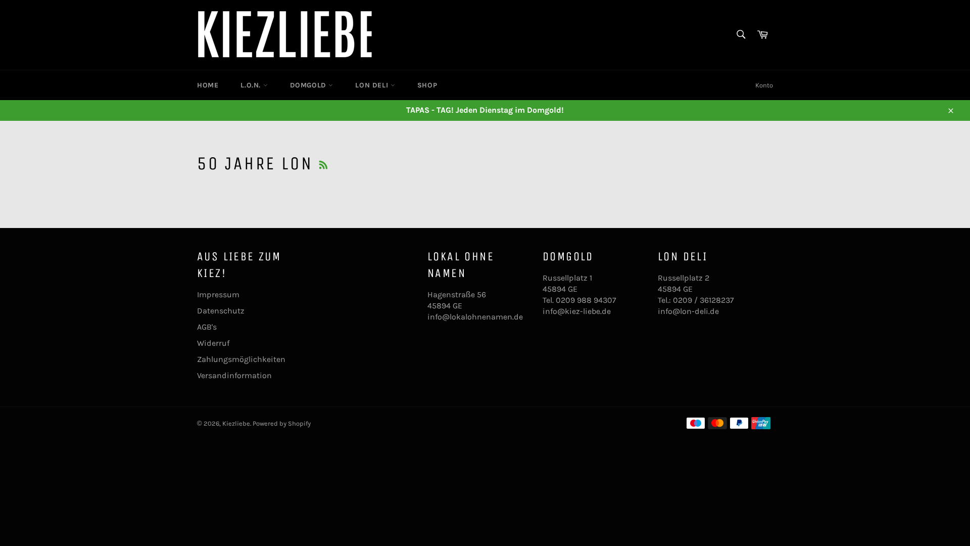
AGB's (207, 327)
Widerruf (213, 343)
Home (207, 85)
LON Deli (372, 85)
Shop (427, 85)
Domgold (309, 85)
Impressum (218, 294)
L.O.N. (251, 85)
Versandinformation (234, 375)
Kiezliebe (236, 423)
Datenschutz (221, 310)
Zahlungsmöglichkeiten (241, 359)
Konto (764, 85)
